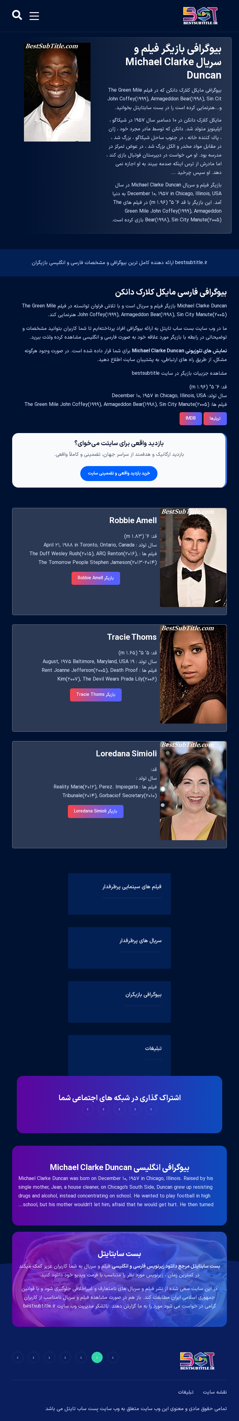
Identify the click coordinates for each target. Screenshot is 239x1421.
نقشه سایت (215, 1392)
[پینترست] (81, 1357)
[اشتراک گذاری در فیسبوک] (151, 1109)
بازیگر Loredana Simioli (95, 811)
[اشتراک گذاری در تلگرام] (103, 1109)
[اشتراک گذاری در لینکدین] (87, 1109)
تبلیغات (186, 1392)
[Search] (17, 16)
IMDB (191, 418)
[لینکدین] (17, 1357)
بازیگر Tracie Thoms (95, 694)
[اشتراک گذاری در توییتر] (135, 1109)
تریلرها (215, 418)
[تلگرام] (65, 1357)
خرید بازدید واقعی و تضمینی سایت (119, 473)
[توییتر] (97, 1357)
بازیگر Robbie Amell (96, 578)
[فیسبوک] (113, 1357)
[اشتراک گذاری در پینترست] (119, 1109)
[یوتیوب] (49, 1357)
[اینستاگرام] (33, 1357)
